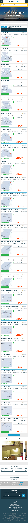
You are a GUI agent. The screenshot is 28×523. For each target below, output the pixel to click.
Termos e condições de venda (15, 507)
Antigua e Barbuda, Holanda (10, 322)
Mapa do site (15, 510)
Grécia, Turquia (6, 64)
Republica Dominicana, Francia (10, 177)
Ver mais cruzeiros (14, 435)
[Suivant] (25, 450)
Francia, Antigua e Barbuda (9, 418)
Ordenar (21, 30)
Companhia (8, 482)
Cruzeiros (2, 482)
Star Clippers (15, 482)
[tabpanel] (14, 450)
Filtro (8, 30)
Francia (3, 161)
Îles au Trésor (5, 354)
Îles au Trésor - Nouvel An (9, 370)
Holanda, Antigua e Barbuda (10, 306)
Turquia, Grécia (6, 32)
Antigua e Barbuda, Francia (9, 209)
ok (23, 495)
